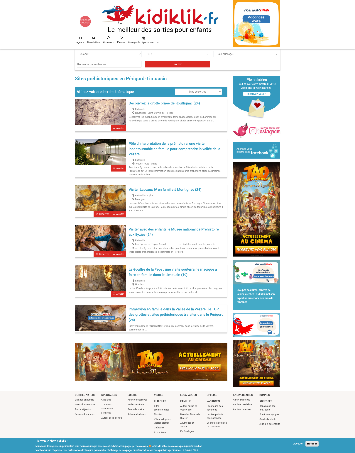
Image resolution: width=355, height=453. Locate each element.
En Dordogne (187, 431)
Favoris (121, 42)
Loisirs (132, 394)
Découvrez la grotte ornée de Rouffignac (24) (164, 103)
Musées (158, 414)
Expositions (160, 432)
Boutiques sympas (269, 414)
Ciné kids (106, 399)
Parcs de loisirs (136, 409)
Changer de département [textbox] (141, 42)
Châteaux (159, 427)
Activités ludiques (137, 414)
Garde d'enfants (267, 419)
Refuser (312, 443)
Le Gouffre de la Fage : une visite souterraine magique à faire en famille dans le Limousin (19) (173, 272)
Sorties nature (85, 394)
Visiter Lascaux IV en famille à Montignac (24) (165, 189)
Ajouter (120, 128)
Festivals (106, 413)
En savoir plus (190, 449)
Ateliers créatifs (136, 404)
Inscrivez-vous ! (256, 93)
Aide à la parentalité (269, 424)
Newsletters (93, 42)
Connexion (108, 42)
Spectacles (109, 394)
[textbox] (177, 54)
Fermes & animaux (85, 414)
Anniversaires (243, 394)
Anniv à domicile (241, 399)
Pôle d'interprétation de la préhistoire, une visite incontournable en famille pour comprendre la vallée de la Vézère (174, 148)
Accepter (298, 443)
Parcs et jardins (83, 409)
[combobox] (143, 39)
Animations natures (85, 404)
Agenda (80, 42)
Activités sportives (137, 399)
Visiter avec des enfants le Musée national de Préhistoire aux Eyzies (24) (174, 232)
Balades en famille (84, 399)
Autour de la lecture (111, 417)
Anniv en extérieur (242, 404)
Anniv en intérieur (242, 409)
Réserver (104, 214)
